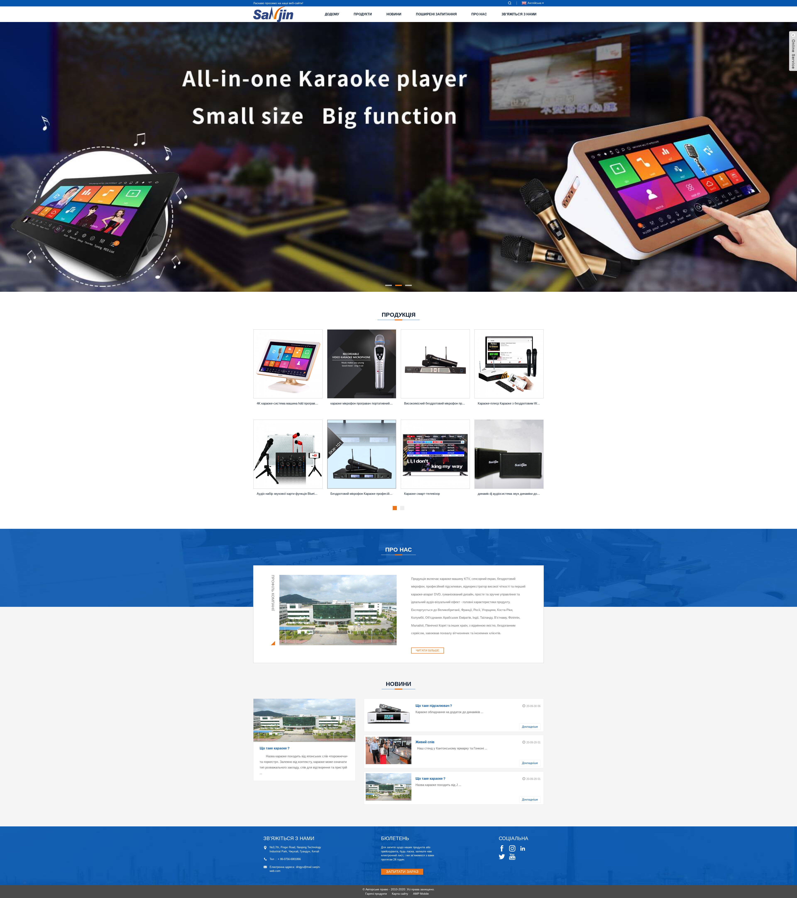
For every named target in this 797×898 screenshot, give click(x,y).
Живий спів (425, 742)
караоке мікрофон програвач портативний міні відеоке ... (362, 403)
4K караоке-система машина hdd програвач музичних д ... (288, 403)
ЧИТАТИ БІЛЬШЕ (427, 650)
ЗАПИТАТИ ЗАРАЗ (402, 872)
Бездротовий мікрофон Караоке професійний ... (362, 493)
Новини (393, 14)
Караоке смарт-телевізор (422, 493)
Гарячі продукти (376, 893)
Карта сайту (400, 893)
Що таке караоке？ (275, 748)
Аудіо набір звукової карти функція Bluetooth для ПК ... (288, 493)
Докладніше (530, 726)
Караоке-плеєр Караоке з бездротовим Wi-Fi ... (510, 403)
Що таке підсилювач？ (434, 705)
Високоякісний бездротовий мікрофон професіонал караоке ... (436, 403)
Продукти (363, 14)
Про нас (479, 14)
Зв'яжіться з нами (519, 14)
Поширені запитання (436, 14)
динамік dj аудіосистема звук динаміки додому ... (510, 493)
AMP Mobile (421, 893)
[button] (256, 157)
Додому (332, 14)
